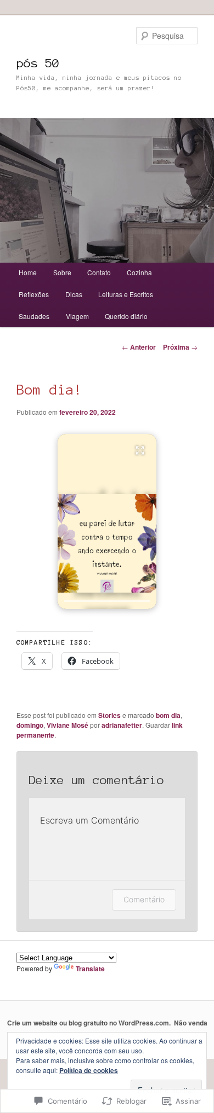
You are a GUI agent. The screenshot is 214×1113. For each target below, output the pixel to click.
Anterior (139, 347)
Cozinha (139, 272)
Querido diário (126, 316)
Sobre (62, 272)
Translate (90, 968)
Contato (99, 272)
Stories (109, 715)
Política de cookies (88, 1070)
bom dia (168, 715)
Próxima (180, 347)
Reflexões (34, 294)
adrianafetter (122, 725)
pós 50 (37, 62)
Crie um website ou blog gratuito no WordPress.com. (89, 1023)
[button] (107, 521)
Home (28, 272)
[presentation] (107, 600)
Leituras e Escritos (125, 294)
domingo (29, 725)
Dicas (73, 294)
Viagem (77, 316)
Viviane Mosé (67, 725)
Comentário (144, 899)
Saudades (34, 316)
